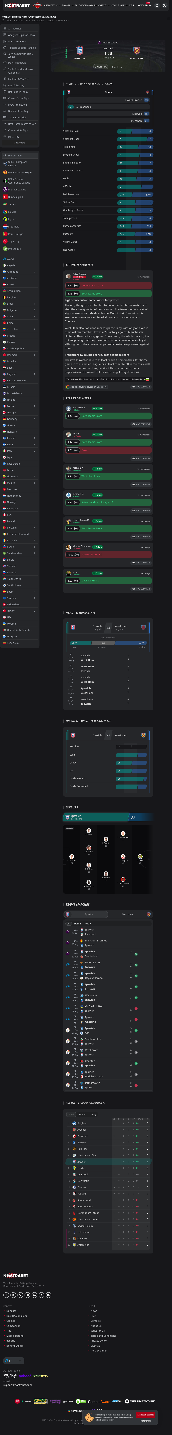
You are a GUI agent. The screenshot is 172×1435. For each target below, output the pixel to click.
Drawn (73, 762)
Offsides (68, 186)
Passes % (68, 233)
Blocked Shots (71, 154)
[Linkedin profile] (34, 1295)
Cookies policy (108, 1420)
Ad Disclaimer (99, 1350)
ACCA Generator (17, 41)
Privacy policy (99, 1340)
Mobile (115, 5)
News (122, 5)
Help (131, 5)
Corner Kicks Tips (18, 130)
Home (77, 923)
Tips (9, 20)
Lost (72, 770)
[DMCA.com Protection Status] (80, 1401)
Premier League (35, 20)
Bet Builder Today (18, 91)
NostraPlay (144, 5)
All (68, 923)
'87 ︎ (146, 120)
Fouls (66, 178)
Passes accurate (72, 225)
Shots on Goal (71, 131)
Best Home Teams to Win (22, 123)
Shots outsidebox (72, 170)
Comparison (13, 1325)
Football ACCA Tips (18, 79)
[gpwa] (41, 1401)
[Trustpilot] (26, 1401)
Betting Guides (15, 1345)
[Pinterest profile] (20, 1295)
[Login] (165, 5)
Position (74, 746)
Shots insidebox (72, 162)
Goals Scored (77, 778)
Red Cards (69, 249)
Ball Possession (71, 194)
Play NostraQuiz (17, 62)
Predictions (51, 5)
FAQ (93, 1315)
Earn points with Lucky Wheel (20, 55)
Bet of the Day (16, 85)
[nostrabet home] (16, 1275)
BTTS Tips (13, 136)
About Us (96, 1325)
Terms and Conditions (103, 1335)
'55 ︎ (146, 113)
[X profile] (13, 1295)
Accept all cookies (145, 1414)
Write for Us (98, 1330)
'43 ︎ (146, 100)
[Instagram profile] (27, 1295)
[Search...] (157, 5)
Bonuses (66, 5)
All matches (14, 28)
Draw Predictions (17, 104)
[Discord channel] (48, 1295)
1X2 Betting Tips (17, 117)
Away (88, 923)
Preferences (145, 1420)
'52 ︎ (71, 106)
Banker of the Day (18, 111)
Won (72, 754)
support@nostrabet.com (17, 1385)
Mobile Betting (15, 1335)
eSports (10, 1340)
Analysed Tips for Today (21, 35)
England (19, 20)
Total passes (70, 218)
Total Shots (69, 146)
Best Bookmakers (85, 5)
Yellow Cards (70, 202)
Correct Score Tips (18, 98)
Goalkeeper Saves (73, 210)
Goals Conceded (79, 786)
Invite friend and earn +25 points (20, 71)
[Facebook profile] (6, 1295)
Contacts (96, 1320)
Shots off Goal (71, 138)
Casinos (102, 5)
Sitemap (95, 1345)
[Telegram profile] (41, 1295)
